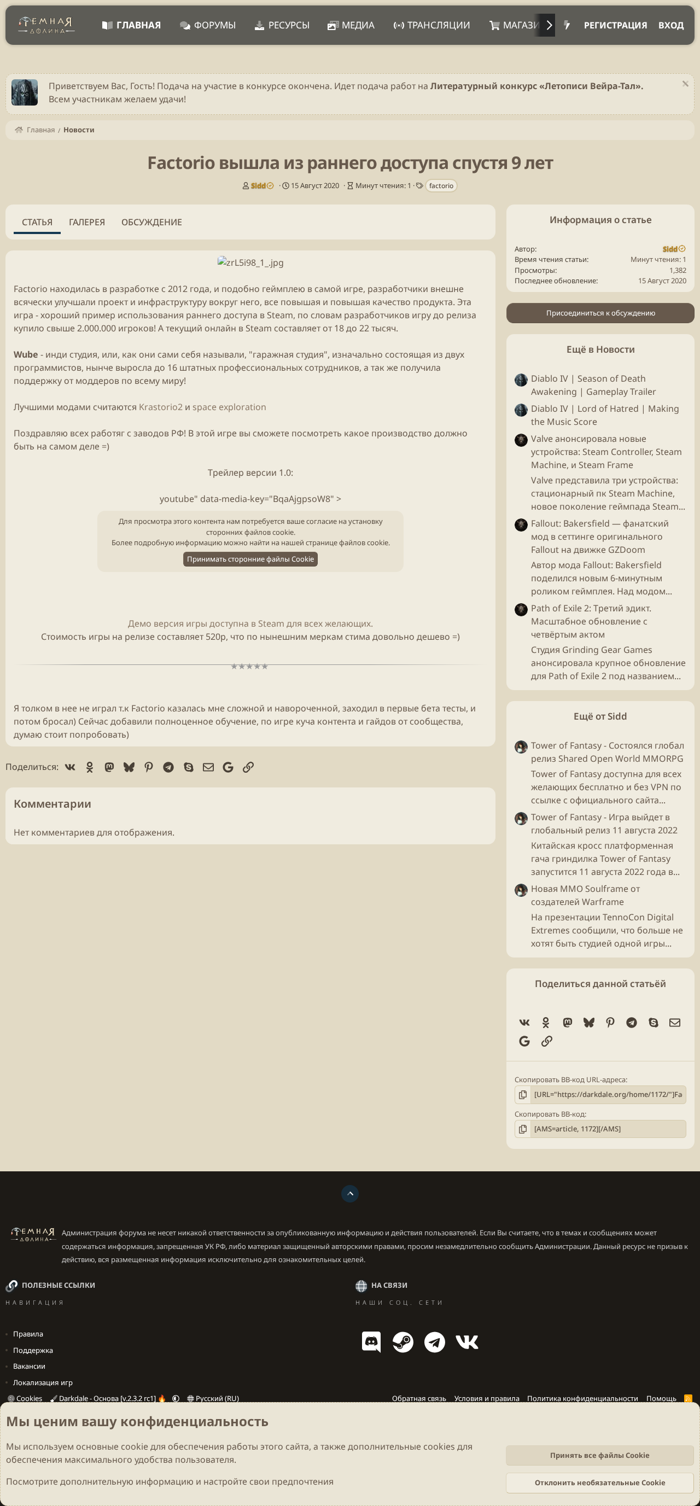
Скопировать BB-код (550, 1114)
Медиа (358, 25)
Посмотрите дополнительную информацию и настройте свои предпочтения (170, 1481)
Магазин (525, 25)
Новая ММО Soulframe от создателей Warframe (585, 895)
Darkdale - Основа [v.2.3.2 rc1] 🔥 (112, 1398)
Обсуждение (151, 222)
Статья (37, 222)
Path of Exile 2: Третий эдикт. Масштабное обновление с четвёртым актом (591, 621)
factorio (441, 185)
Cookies (28, 1398)
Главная (138, 25)
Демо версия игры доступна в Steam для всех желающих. (250, 623)
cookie (134, 1446)
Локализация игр (43, 1382)
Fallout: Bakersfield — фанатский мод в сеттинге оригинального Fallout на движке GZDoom (600, 536)
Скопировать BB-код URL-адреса (570, 1079)
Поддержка (33, 1350)
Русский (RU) (216, 1398)
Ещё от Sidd (600, 716)
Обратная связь (419, 1398)
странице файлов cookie (347, 542)
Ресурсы (289, 25)
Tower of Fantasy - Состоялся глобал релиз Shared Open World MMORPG (607, 751)
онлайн (220, 328)
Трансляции (438, 25)
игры (99, 637)
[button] (176, 1398)
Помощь (661, 1398)
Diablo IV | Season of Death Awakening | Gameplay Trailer (593, 385)
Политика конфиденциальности (582, 1398)
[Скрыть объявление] (684, 85)
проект (113, 302)
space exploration (229, 407)
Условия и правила (487, 1398)
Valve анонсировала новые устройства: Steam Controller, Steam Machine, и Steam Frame (606, 452)
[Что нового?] (567, 25)
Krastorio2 (161, 407)
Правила (28, 1334)
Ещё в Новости (601, 349)
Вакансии (29, 1366)
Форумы (215, 25)
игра (23, 315)
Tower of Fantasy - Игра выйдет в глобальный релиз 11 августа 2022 (604, 823)
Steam (280, 315)
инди (56, 354)
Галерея (87, 222)
